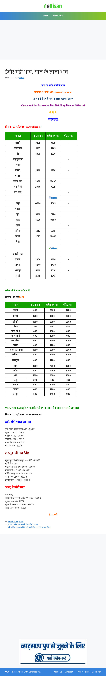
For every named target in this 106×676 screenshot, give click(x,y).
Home (45, 15)
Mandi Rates (13, 521)
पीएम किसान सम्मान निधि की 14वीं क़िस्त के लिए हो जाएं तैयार (29, 527)
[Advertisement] (53, 40)
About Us (58, 672)
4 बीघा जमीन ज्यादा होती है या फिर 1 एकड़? (23, 524)
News (21, 521)
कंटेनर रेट (53, 119)
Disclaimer (96, 672)
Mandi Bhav (58, 15)
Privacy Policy (83, 672)
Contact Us (69, 672)
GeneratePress (35, 672)
